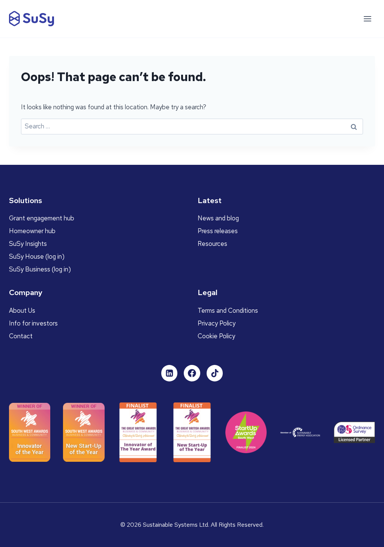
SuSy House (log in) (36, 256)
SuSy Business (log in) (40, 269)
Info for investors (33, 323)
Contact (21, 336)
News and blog (218, 218)
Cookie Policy (216, 336)
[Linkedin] (169, 373)
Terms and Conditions (228, 310)
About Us (22, 310)
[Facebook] (192, 373)
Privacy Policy (217, 323)
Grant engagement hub (41, 218)
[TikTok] (215, 373)
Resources (212, 244)
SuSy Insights (28, 244)
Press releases (218, 231)
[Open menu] (367, 18)
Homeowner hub (32, 231)
